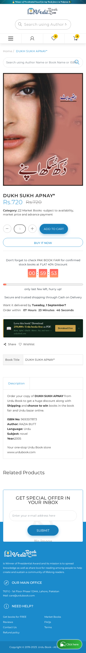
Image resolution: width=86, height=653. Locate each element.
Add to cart (54, 229)
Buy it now (43, 243)
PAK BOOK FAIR (49, 260)
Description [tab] (16, 383)
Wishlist (29, 344)
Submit (43, 530)
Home (7, 51)
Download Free (65, 328)
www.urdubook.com (21, 452)
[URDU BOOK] (43, 11)
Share (12, 344)
